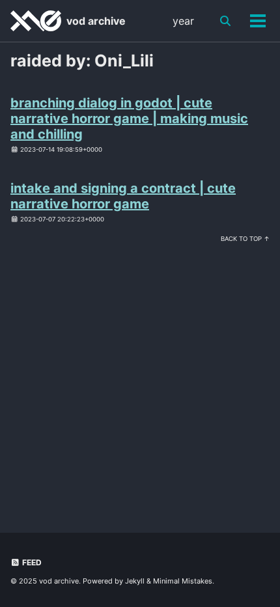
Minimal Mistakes (182, 581)
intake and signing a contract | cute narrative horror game (123, 196)
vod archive (96, 20)
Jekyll (135, 581)
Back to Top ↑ (245, 238)
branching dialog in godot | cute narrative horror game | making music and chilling (129, 118)
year (183, 20)
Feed (31, 562)
